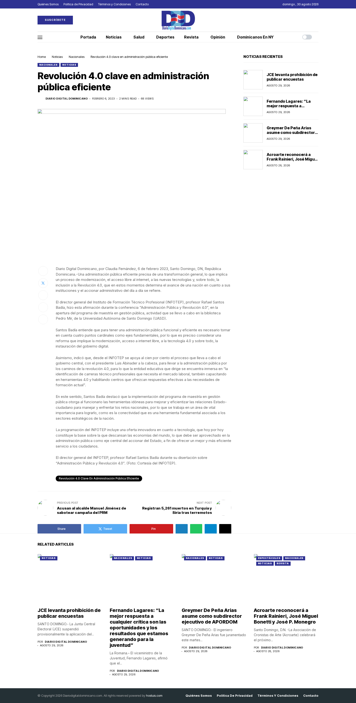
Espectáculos (269, 558)
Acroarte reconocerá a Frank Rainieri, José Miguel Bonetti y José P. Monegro (292, 159)
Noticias (57, 57)
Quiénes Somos (199, 695)
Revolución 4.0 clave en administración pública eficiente (99, 478)
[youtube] (317, 20)
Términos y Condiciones (277, 695)
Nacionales (77, 57)
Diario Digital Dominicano (67, 98)
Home (42, 57)
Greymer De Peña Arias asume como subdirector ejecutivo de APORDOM (291, 132)
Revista (283, 563)
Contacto (310, 695)
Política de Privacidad (235, 695)
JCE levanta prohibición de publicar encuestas (292, 76)
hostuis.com (154, 695)
